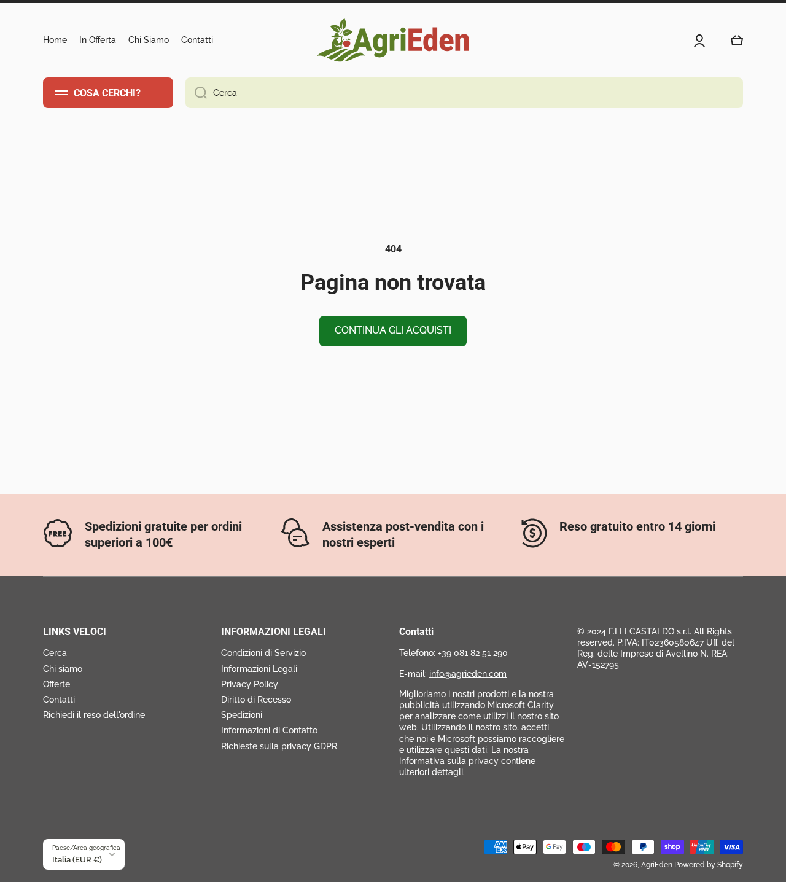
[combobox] (464, 92)
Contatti (59, 699)
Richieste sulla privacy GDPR (279, 746)
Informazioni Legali (259, 669)
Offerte (56, 684)
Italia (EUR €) (77, 859)
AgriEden (656, 865)
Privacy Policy (249, 684)
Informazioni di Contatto (269, 730)
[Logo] (393, 40)
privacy (485, 761)
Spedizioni (241, 715)
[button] (737, 40)
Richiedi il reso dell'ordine (94, 715)
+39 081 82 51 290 (473, 653)
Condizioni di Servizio (263, 653)
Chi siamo (62, 669)
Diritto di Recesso (256, 699)
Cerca (55, 653)
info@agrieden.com (468, 674)
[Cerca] (196, 92)
